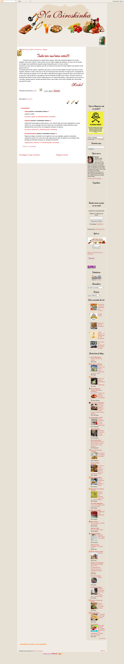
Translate (101, 139)
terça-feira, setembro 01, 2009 (34, 129)
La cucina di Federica (97, 402)
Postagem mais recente (29, 155)
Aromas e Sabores (96, 364)
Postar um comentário (29, 146)
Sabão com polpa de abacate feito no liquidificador (101, 382)
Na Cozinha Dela (96, 440)
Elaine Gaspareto (38, 651)
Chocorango (95, 624)
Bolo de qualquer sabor (97, 529)
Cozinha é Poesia (96, 587)
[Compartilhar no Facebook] (50, 91)
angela (27, 111)
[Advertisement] (96, 75)
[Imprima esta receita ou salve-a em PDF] (40, 90)
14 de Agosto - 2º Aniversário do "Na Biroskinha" (101, 335)
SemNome (98, 279)
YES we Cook (95, 545)
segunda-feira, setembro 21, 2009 (35, 142)
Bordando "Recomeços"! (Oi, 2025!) (101, 536)
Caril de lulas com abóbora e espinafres (101, 454)
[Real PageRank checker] (92, 268)
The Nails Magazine (97, 503)
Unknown (28, 120)
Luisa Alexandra (96, 357)
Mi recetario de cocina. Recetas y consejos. (96, 390)
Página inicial (62, 155)
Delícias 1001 (95, 528)
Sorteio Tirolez (100, 314)
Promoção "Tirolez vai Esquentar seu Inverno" (101, 307)
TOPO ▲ (102, 651)
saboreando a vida (96, 417)
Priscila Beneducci (30, 133)
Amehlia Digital (95, 533)
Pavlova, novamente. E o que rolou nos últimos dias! (101, 422)
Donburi (100, 577)
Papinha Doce (95, 613)
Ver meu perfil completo (94, 178)
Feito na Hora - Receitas (95, 463)
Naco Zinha (94, 521)
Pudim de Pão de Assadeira (101, 324)
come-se (93, 377)
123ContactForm (99, 229)
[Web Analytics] (62, 654)
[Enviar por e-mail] (45, 91)
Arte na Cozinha (96, 576)
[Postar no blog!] (46, 91)
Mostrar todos (102, 638)
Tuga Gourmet (95, 429)
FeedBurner (99, 224)
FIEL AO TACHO (96, 510)
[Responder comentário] (48, 116)
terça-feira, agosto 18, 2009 (33, 116)
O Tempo (100, 553)
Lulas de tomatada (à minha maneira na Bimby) (101, 482)
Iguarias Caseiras (96, 477)
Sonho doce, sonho (97, 551)
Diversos (29, 99)
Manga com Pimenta (97, 563)
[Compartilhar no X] (48, 91)
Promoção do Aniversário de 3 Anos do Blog (101, 345)
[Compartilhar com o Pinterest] (52, 91)
